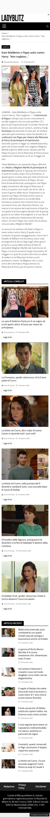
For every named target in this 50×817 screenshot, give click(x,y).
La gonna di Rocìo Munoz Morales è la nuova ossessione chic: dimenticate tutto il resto (32, 654)
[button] (47, 26)
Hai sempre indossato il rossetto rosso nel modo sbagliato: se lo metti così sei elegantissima (32, 673)
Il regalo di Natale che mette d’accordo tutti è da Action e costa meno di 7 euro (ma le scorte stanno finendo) (32, 693)
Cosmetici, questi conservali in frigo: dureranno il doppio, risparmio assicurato (32, 747)
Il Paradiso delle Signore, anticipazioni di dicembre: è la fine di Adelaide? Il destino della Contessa (25, 542)
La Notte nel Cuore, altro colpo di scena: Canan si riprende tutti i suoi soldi (22, 432)
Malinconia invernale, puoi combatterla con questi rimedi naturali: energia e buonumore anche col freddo (33, 634)
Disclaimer (41, 786)
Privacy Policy (22, 786)
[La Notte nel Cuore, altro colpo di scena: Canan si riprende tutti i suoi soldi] (25, 411)
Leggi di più (7, 337)
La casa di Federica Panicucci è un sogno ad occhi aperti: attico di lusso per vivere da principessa (23, 324)
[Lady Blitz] (13, 17)
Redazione (9, 786)
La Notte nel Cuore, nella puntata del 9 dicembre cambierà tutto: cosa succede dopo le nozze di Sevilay (24, 486)
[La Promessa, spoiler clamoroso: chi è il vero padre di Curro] (25, 358)
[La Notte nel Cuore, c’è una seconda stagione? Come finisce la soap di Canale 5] (8, 763)
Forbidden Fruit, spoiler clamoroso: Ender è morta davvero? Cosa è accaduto (23, 597)
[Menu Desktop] (4, 26)
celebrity (5, 47)
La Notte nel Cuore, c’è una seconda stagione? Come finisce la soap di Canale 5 (31, 764)
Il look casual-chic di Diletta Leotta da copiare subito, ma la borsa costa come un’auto (32, 711)
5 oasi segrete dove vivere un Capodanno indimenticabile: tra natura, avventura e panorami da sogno (32, 729)
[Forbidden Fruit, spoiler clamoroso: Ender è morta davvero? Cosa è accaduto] (25, 576)
